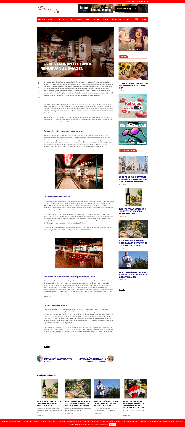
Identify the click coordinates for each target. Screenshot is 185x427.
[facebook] (142, 1)
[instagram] (147, 1)
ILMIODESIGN (48, 205)
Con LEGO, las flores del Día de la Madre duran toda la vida (133, 85)
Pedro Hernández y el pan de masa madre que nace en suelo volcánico (133, 274)
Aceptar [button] (112, 424)
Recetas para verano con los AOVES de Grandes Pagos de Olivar (132, 211)
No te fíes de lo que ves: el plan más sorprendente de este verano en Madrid (133, 179)
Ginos (46, 347)
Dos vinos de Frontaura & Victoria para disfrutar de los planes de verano (133, 243)
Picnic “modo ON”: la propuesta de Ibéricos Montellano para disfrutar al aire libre (133, 404)
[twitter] (144, 1)
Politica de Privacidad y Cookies (97, 424)
